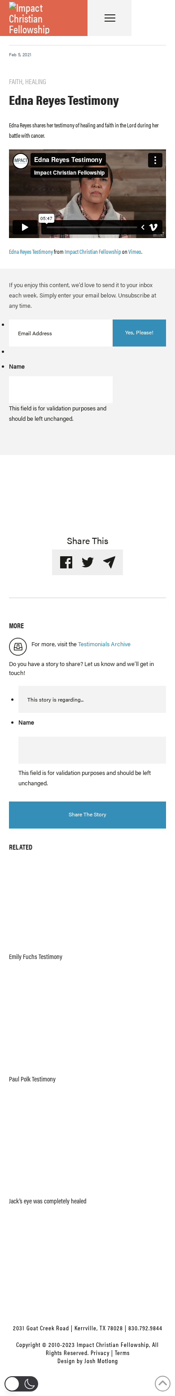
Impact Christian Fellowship (93, 252)
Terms (122, 1352)
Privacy (100, 1352)
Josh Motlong (101, 1360)
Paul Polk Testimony (32, 1079)
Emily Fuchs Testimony (35, 956)
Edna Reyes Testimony (31, 252)
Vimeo (134, 252)
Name (17, 366)
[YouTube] (87, 1302)
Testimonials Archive (104, 644)
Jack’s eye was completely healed (48, 1201)
